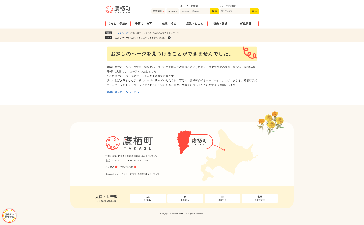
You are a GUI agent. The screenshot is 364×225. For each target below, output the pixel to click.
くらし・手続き (118, 23)
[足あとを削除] (169, 37)
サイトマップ (153, 174)
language (172, 11)
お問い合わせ (126, 167)
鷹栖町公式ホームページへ (123, 92)
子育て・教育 (143, 23)
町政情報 (246, 23)
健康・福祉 (169, 23)
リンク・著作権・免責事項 (134, 174)
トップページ (121, 33)
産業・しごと (194, 23)
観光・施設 (220, 23)
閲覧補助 (157, 11)
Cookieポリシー (113, 174)
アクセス (109, 167)
